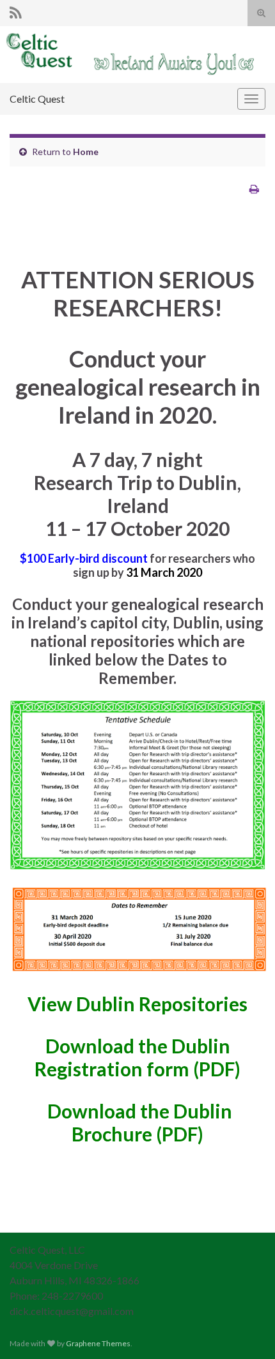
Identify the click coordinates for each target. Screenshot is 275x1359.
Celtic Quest (37, 99)
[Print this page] (254, 188)
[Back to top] (246, 1330)
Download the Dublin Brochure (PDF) (139, 1122)
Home (85, 151)
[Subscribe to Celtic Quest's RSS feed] (16, 10)
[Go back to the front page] (137, 54)
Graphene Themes (98, 1343)
